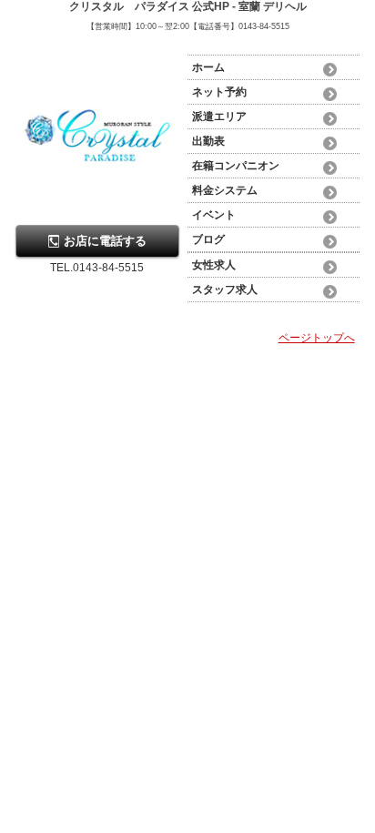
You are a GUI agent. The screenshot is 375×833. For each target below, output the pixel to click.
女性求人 (214, 265)
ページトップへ (317, 337)
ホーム (208, 67)
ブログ (208, 239)
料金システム (225, 190)
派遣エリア (219, 116)
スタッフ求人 (225, 289)
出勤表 (208, 141)
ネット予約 (219, 92)
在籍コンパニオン (235, 165)
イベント (214, 214)
